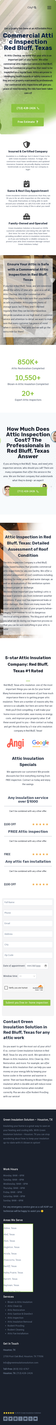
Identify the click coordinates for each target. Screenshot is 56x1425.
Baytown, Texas (11, 1285)
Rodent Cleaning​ (16, 1329)
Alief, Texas (9, 1234)
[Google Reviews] (30, 1419)
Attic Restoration (16, 1310)
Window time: (10, 976)
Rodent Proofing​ (16, 1325)
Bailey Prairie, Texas (13, 1272)
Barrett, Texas (10, 1279)
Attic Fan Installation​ (18, 1333)
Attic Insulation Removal (20, 1321)
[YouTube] (35, 1419)
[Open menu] (49, 7)
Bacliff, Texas (10, 1266)
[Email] (25, 1419)
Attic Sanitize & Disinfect (20, 1314)
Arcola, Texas (10, 1253)
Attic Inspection (15, 1318)
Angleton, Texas (11, 1247)
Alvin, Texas (9, 1241)
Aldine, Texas (10, 1228)
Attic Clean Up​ (15, 1306)
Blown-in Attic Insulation (20, 1302)
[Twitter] (10, 1419)
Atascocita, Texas (12, 1260)
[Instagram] (15, 1419)
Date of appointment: (14, 966)
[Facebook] (5, 1419)
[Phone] (20, 1419)
